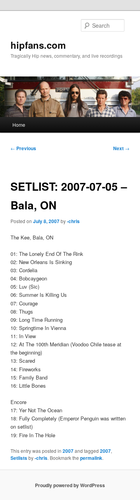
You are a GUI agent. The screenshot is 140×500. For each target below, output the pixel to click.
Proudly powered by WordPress (70, 485)
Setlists (18, 457)
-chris (73, 221)
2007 (68, 450)
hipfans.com (38, 44)
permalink (91, 457)
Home (18, 124)
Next (121, 148)
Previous (23, 148)
